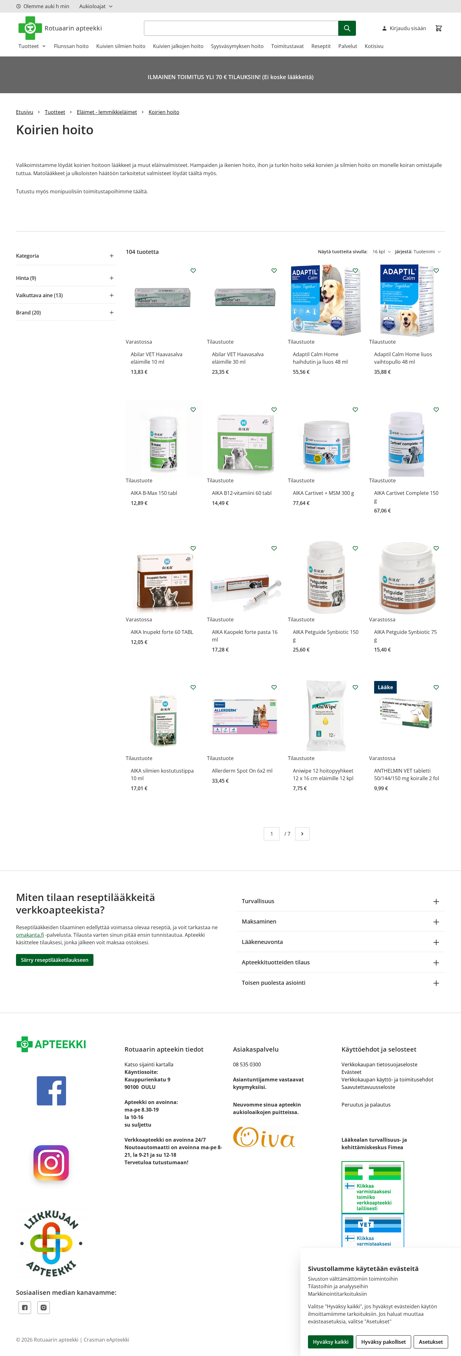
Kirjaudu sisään (408, 28)
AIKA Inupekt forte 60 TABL (162, 632)
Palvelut (347, 46)
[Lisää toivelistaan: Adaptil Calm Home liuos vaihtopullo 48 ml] (436, 270)
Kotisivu (374, 46)
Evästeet (352, 1072)
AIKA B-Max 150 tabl (154, 493)
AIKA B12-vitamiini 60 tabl (242, 493)
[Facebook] (25, 1307)
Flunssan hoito (71, 46)
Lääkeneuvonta (262, 942)
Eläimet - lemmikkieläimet (107, 112)
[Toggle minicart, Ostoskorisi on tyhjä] (439, 28)
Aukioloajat (92, 6)
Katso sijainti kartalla (149, 1064)
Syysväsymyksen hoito (237, 46)
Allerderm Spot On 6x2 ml (242, 770)
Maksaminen (259, 921)
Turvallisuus (258, 901)
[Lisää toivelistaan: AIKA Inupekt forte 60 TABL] (193, 548)
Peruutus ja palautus (366, 1104)
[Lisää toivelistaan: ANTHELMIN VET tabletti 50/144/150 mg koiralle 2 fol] (436, 687)
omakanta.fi (30, 934)
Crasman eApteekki (106, 1339)
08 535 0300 (247, 1064)
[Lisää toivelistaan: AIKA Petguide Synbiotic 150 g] (355, 548)
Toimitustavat (287, 46)
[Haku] (347, 28)
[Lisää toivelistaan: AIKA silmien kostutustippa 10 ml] (193, 687)
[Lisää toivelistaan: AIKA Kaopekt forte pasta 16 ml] (274, 548)
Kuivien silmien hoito (121, 46)
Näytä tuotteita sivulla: (343, 252)
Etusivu (24, 112)
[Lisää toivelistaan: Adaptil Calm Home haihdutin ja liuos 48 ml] (355, 270)
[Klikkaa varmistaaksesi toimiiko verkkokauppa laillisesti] (393, 1213)
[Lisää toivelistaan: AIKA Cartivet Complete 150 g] (436, 409)
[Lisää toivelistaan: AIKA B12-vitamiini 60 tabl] (274, 409)
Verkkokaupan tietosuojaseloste (379, 1064)
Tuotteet (29, 46)
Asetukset (431, 1341)
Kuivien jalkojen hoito (178, 46)
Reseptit (321, 46)
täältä (140, 191)
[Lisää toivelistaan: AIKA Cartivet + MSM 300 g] (355, 409)
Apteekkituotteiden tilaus (276, 962)
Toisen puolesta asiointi (273, 982)
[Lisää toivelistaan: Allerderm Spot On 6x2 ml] (274, 687)
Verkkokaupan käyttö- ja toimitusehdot (387, 1079)
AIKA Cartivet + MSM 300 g (323, 493)
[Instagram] (43, 1307)
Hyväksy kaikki (330, 1341)
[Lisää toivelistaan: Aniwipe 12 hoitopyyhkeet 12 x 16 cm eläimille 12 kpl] (355, 687)
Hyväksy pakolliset (383, 1341)
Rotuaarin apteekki (73, 28)
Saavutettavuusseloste (368, 1087)
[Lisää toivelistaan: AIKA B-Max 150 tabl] (193, 409)
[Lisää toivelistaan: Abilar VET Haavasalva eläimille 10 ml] (193, 270)
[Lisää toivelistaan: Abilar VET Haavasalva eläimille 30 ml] (274, 270)
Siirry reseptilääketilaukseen (54, 960)
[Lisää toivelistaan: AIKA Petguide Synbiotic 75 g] (436, 548)
